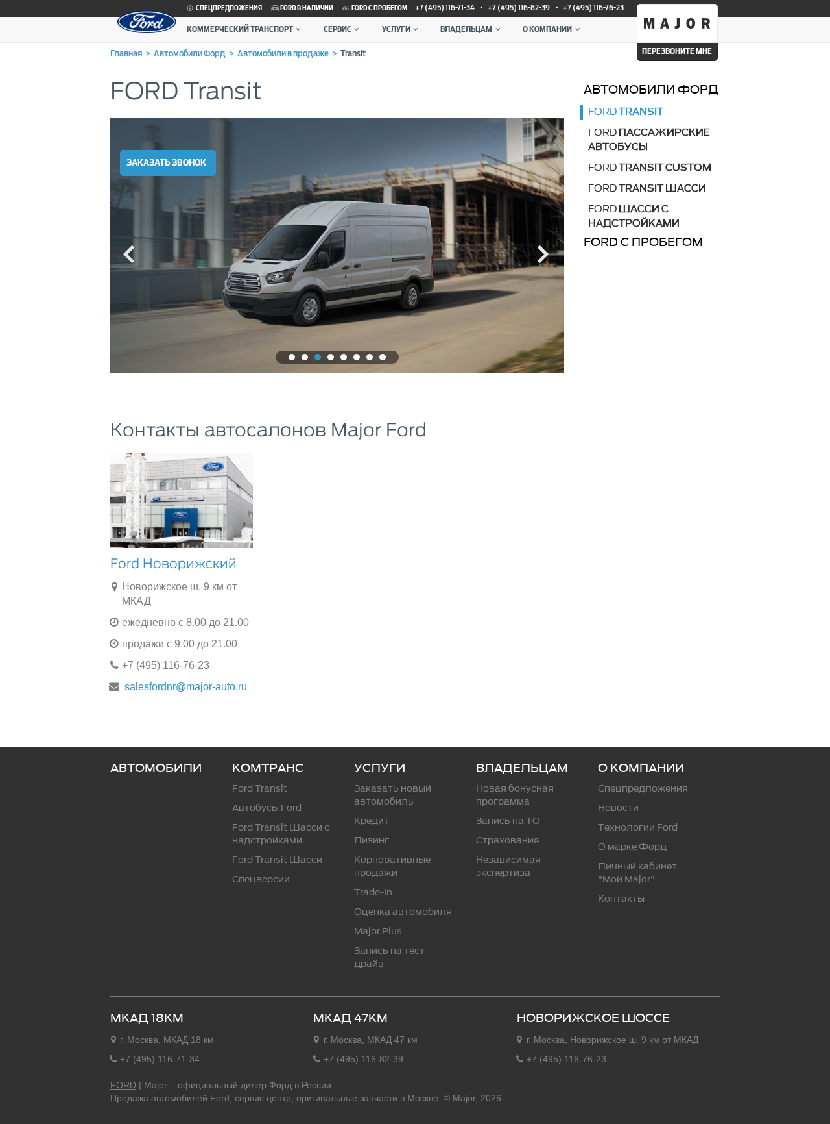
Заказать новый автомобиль (392, 795)
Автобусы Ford (267, 808)
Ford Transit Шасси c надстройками (280, 834)
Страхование (507, 840)
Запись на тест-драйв (391, 957)
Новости (618, 808)
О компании (547, 29)
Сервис (337, 29)
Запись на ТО (508, 821)
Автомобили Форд (651, 89)
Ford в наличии (306, 8)
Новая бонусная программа (515, 795)
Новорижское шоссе (593, 1018)
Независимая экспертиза (508, 866)
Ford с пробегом (378, 8)
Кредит (371, 821)
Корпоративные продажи (392, 866)
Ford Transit (259, 788)
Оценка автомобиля (403, 912)
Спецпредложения (228, 8)
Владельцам (466, 29)
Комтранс (267, 768)
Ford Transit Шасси (277, 860)
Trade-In (373, 892)
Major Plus (378, 931)
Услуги (396, 29)
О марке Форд (632, 847)
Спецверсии (261, 879)
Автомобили (156, 768)
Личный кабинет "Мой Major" (637, 873)
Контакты (621, 899)
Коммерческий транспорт (240, 29)
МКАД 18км (147, 1018)
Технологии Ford (638, 827)
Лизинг (371, 840)
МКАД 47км (350, 1018)
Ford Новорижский (173, 563)
